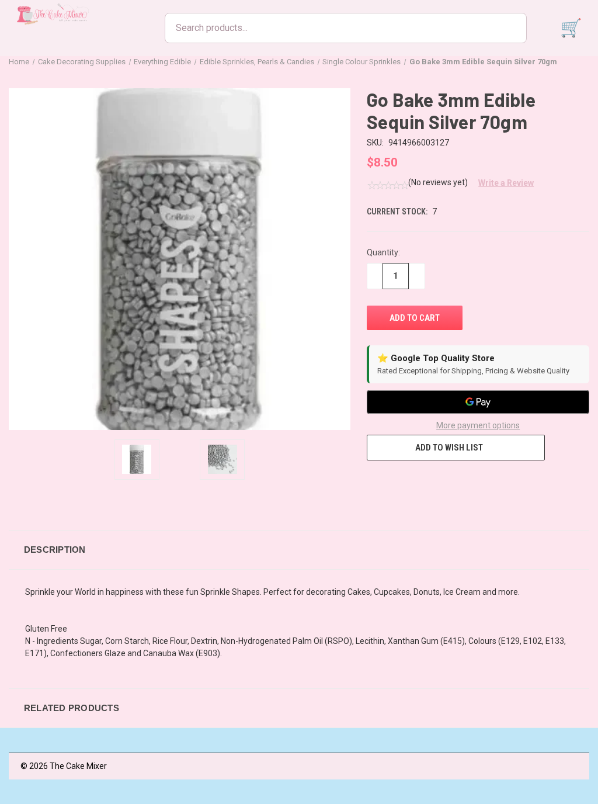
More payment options (478, 425)
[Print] (416, 482)
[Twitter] (437, 482)
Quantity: (383, 252)
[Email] (394, 482)
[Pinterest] (459, 482)
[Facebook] (372, 482)
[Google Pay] (478, 402)
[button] (502, 183)
